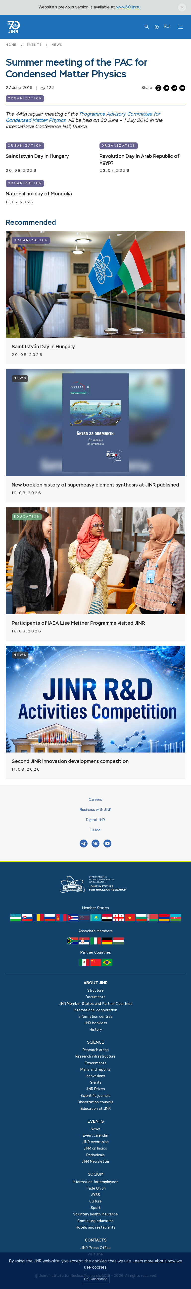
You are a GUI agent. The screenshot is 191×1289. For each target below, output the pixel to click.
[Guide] (157, 27)
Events (35, 44)
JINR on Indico (95, 1148)
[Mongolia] (61, 920)
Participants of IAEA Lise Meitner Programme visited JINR (78, 623)
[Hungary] (118, 943)
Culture (95, 1201)
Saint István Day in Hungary (37, 156)
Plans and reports (95, 1069)
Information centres (96, 1017)
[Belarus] (153, 920)
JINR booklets (95, 1023)
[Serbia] (84, 943)
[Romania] (39, 920)
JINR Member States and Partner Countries (96, 1004)
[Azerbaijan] (175, 920)
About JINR (96, 983)
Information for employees (95, 1182)
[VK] (95, 844)
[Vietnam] (130, 920)
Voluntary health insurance (95, 1214)
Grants (95, 1082)
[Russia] (50, 920)
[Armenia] (164, 920)
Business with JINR (95, 810)
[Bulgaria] (141, 920)
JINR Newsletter (95, 1161)
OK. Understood (95, 1279)
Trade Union (96, 1188)
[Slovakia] (27, 920)
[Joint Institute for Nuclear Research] (95, 902)
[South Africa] (73, 943)
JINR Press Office (96, 1248)
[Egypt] (107, 920)
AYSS (95, 1195)
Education (27, 516)
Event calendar (95, 1135)
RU (167, 26)
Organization (25, 98)
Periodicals (95, 1155)
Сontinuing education (95, 1221)
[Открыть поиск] (147, 27)
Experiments (95, 1063)
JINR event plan (96, 1142)
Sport (95, 1208)
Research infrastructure (95, 1056)
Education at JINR (96, 1109)
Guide (95, 830)
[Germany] (107, 943)
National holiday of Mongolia (39, 194)
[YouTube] (107, 844)
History (96, 1029)
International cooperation (95, 1010)
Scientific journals (95, 1096)
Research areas (96, 1050)
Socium (95, 1175)
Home (12, 44)
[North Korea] (84, 920)
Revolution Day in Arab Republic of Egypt (139, 159)
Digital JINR (95, 820)
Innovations (95, 1076)
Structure (95, 990)
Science (95, 1043)
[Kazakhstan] (96, 920)
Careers (95, 799)
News (56, 44)
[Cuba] (73, 920)
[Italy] (96, 943)
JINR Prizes (95, 1089)
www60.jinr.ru (128, 7)
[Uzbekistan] (16, 920)
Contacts (95, 1241)
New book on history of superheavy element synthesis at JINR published (95, 485)
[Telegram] (84, 844)
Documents (95, 997)
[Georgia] (119, 920)
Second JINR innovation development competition (70, 761)
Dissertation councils (95, 1102)
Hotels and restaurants (95, 1227)
